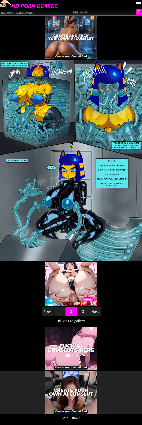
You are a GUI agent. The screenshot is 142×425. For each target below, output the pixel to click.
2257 (65, 418)
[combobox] (32, 12)
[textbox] (32, 12)
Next (95, 311)
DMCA (76, 418)
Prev (47, 311)
